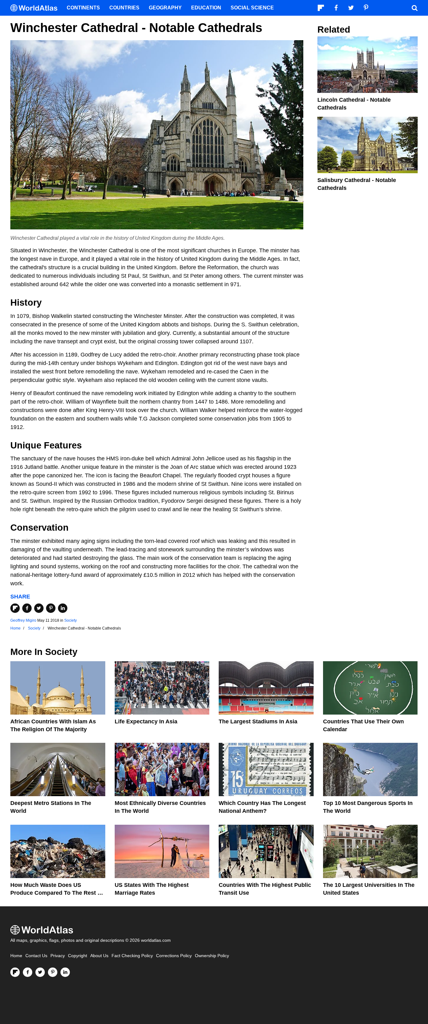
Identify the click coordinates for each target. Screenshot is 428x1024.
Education (206, 7)
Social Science (252, 7)
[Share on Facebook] (27, 608)
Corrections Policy (174, 955)
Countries (124, 7)
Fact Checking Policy (132, 955)
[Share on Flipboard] (15, 608)
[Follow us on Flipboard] (15, 972)
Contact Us (36, 955)
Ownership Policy (212, 955)
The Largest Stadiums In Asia (258, 721)
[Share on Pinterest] (50, 608)
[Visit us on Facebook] (27, 972)
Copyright (77, 955)
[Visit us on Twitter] (40, 972)
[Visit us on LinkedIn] (65, 972)
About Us (99, 955)
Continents (83, 7)
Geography (165, 7)
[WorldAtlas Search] (414, 8)
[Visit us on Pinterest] (52, 972)
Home (16, 955)
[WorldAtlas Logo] (36, 8)
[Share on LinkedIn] (62, 608)
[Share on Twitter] (39, 608)
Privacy (57, 955)
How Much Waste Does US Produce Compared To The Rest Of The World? (57, 893)
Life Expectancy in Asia (146, 721)
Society (70, 620)
